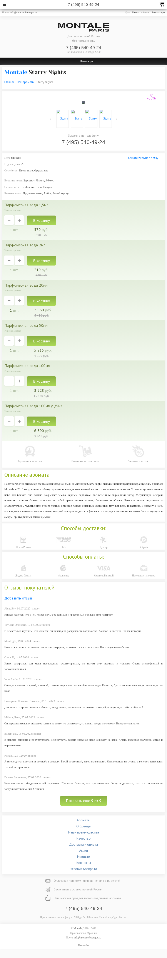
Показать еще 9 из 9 (83, 800)
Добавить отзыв (18, 598)
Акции (83, 850)
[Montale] (83, 27)
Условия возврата (83, 869)
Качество (83, 838)
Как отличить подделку (143, 158)
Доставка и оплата (83, 844)
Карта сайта (83, 945)
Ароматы (83, 820)
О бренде (83, 826)
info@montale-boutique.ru (23, 12)
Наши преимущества (83, 832)
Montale (15, 72)
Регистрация (158, 12)
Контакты (83, 862)
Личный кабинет (140, 12)
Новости (83, 856)
